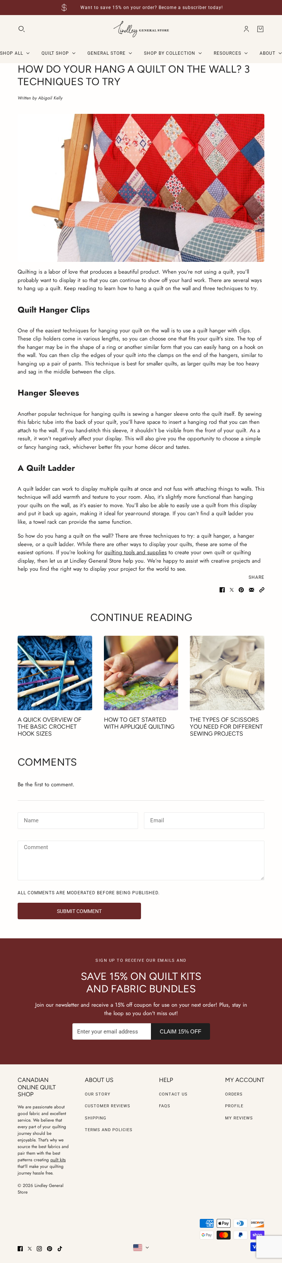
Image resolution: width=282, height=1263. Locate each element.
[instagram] (39, 1249)
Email (157, 819)
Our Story (98, 1094)
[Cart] (260, 29)
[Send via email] (251, 590)
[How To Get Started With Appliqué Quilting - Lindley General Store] (141, 673)
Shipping (95, 1118)
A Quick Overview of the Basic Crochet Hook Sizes (50, 726)
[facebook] (20, 1249)
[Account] (246, 29)
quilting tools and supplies (135, 552)
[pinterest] (50, 1249)
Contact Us (173, 1094)
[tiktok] (60, 1249)
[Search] (22, 29)
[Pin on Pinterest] (241, 590)
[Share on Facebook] (222, 590)
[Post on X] (231, 590)
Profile (234, 1106)
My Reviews (239, 1118)
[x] (29, 1248)
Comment (36, 848)
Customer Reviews (107, 1106)
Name (30, 819)
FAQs (164, 1106)
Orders (234, 1094)
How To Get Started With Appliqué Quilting (139, 723)
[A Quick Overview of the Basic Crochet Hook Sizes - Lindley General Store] (55, 673)
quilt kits (58, 1159)
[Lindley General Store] (141, 29)
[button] (262, 590)
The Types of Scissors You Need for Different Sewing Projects (226, 726)
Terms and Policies (109, 1129)
